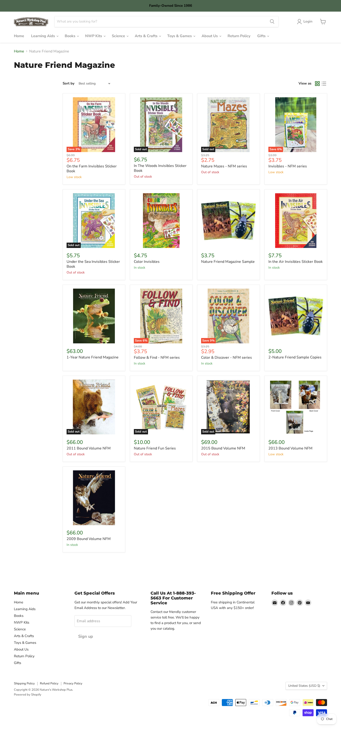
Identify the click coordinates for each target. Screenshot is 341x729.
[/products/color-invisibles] (161, 220)
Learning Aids (43, 36)
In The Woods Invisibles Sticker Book (160, 168)
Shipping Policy (24, 683)
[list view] (324, 83)
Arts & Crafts (146, 36)
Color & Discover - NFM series (226, 357)
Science (119, 36)
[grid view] (317, 83)
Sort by (68, 83)
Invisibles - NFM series (287, 166)
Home (19, 36)
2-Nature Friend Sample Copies (295, 357)
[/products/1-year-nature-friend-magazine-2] (94, 316)
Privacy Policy (73, 683)
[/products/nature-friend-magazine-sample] (228, 220)
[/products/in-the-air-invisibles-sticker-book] (295, 220)
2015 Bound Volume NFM (223, 448)
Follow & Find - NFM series (157, 357)
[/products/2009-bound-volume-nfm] (94, 497)
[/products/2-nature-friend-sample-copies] (295, 316)
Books (70, 36)
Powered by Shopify (27, 695)
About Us (210, 36)
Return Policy (239, 36)
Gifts (262, 36)
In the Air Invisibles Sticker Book (295, 261)
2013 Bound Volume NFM (290, 448)
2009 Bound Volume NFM (89, 538)
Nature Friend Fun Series (155, 448)
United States (304, 685)
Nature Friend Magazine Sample (228, 261)
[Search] (272, 21)
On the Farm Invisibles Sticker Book (92, 169)
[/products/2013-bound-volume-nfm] (295, 407)
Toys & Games (180, 36)
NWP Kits (94, 36)
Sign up (85, 636)
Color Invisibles (147, 261)
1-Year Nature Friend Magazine (93, 357)
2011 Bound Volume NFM (89, 448)
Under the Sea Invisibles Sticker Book (93, 264)
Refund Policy (49, 683)
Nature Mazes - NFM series (224, 166)
